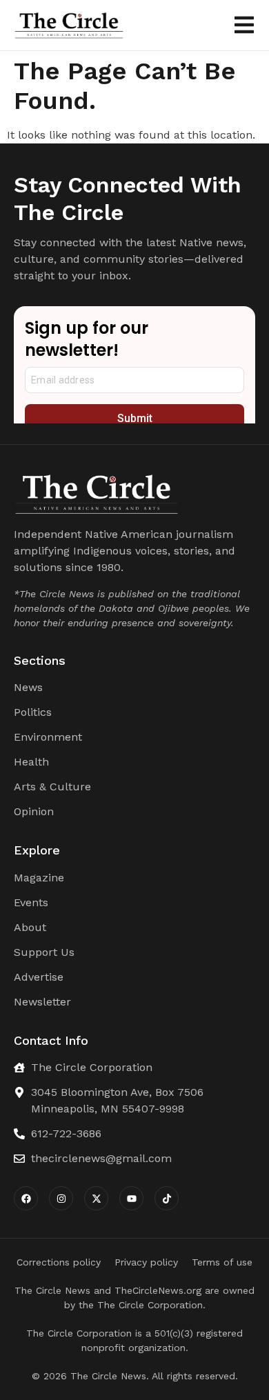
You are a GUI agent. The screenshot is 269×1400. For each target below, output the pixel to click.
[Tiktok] (167, 1198)
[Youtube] (131, 1198)
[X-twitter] (96, 1198)
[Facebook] (26, 1198)
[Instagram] (61, 1198)
